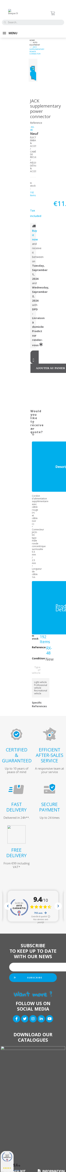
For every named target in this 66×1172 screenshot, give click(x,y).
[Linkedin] (41, 1018)
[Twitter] (24, 1018)
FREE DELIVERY (16, 852)
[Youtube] (49, 1018)
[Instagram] (33, 1018)
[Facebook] (16, 1018)
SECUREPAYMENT (49, 807)
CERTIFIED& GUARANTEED (17, 755)
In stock (35, 637)
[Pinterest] (33, 435)
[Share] (33, 423)
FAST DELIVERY (16, 807)
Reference (36, 122)
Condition (38, 658)
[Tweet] (33, 429)
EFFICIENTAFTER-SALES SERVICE (49, 755)
